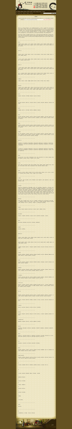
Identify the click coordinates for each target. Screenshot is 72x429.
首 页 (16, 11)
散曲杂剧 (37, 11)
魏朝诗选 (28, 13)
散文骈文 (40, 11)
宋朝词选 (31, 11)
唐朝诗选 (22, 11)
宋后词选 (34, 11)
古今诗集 (43, 11)
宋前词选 (28, 11)
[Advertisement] (36, 22)
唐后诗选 (25, 11)
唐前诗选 (19, 11)
